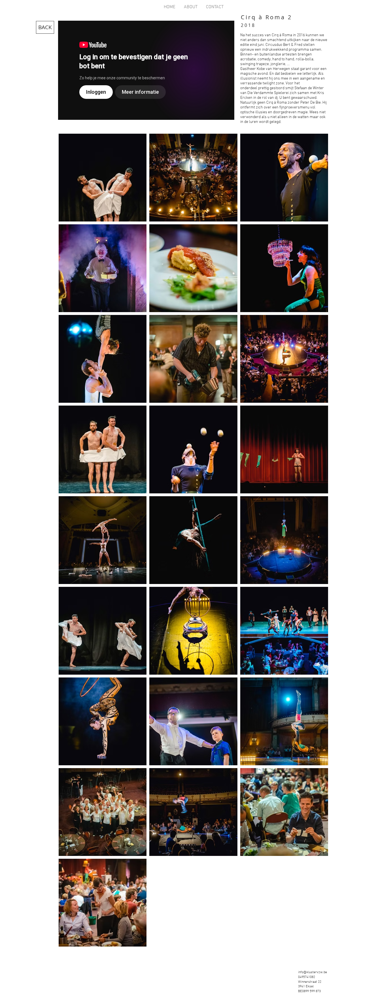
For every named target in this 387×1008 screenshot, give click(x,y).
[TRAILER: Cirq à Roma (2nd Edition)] (146, 70)
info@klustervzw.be (312, 972)
